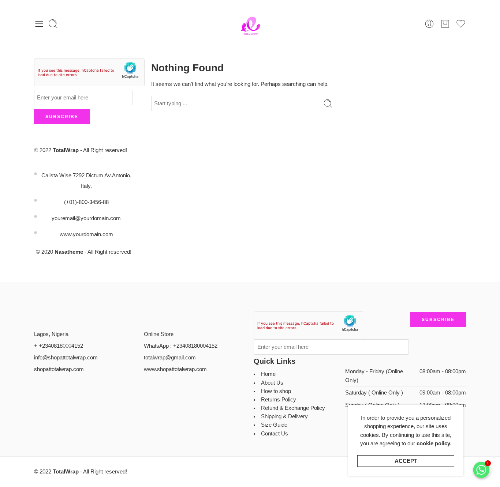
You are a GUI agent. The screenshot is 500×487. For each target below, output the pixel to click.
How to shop (276, 391)
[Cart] (445, 24)
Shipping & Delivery (284, 416)
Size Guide (274, 425)
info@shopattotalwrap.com (66, 357)
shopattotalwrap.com (59, 369)
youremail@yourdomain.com (86, 218)
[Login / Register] (429, 24)
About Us (272, 383)
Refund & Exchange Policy (293, 408)
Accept (406, 461)
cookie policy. (434, 443)
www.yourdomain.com (86, 234)
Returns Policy (278, 400)
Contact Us (274, 434)
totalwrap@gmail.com (170, 357)
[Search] (53, 24)
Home (268, 374)
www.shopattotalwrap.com (175, 369)
